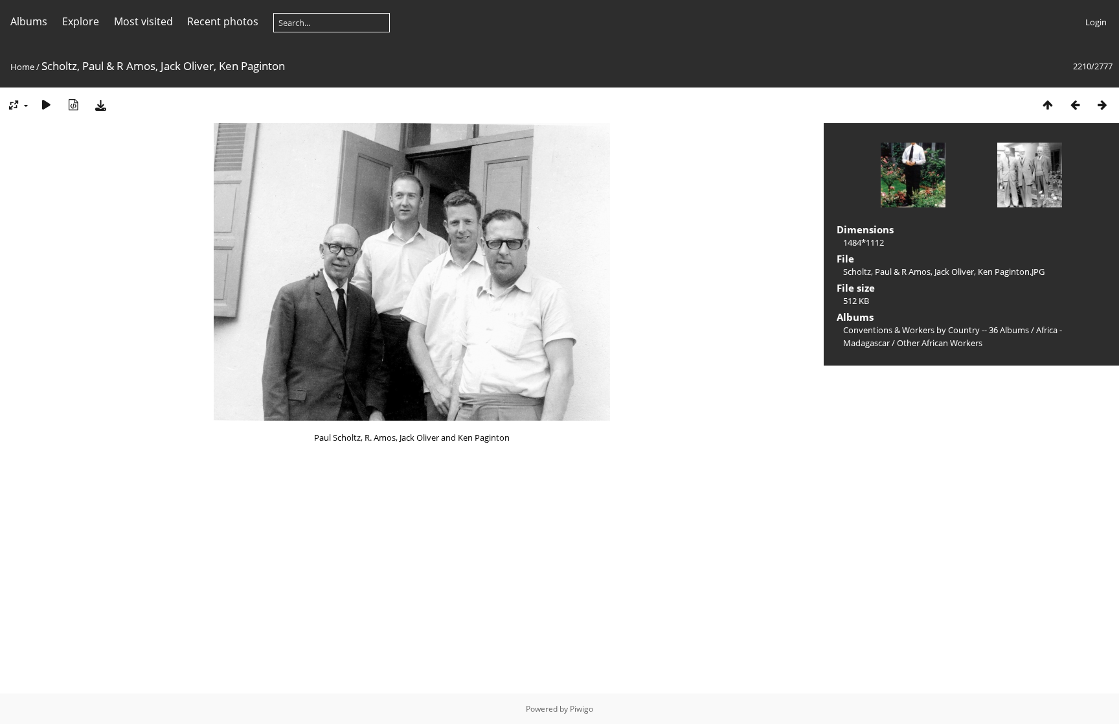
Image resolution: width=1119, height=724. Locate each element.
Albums (28, 21)
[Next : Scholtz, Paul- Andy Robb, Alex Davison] (1102, 104)
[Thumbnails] (1047, 104)
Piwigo (581, 708)
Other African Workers (939, 343)
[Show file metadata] (73, 104)
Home (22, 67)
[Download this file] (100, 104)
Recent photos (222, 21)
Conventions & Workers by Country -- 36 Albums (936, 330)
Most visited (143, 21)
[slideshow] (46, 104)
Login (1096, 22)
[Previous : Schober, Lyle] (1075, 104)
